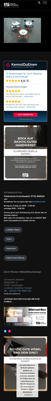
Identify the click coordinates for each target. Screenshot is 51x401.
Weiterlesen (28, 96)
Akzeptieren (28, 395)
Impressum (11, 248)
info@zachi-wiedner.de (12, 294)
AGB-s (9, 239)
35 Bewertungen (14, 73)
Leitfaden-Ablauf (12, 230)
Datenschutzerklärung (15, 258)
